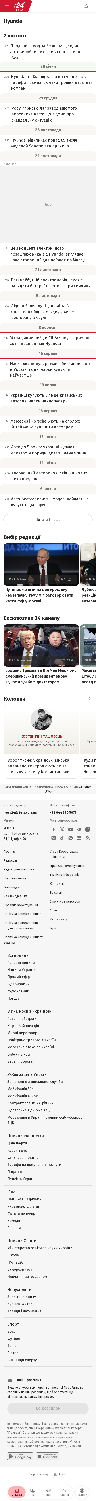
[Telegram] (79, 829)
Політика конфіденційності (23, 914)
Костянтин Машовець (41, 736)
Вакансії (56, 893)
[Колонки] (89, 698)
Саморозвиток (19, 1269)
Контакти (57, 884)
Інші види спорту (22, 1360)
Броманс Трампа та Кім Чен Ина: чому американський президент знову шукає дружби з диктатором (41, 676)
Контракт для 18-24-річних (30, 1103)
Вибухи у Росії (19, 1054)
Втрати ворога (20, 1061)
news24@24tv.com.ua (20, 812)
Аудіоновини (18, 991)
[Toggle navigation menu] (7, 6)
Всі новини (18, 955)
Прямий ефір (18, 977)
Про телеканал (15, 878)
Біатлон (14, 1353)
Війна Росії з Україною (29, 1011)
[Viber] (53, 838)
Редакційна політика (19, 869)
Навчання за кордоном (27, 1276)
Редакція (10, 860)
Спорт (13, 1324)
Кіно (11, 1192)
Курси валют (18, 1150)
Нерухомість (19, 1289)
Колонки (14, 699)
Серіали (14, 1228)
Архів (54, 910)
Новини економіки (25, 1135)
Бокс (11, 1331)
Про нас (9, 852)
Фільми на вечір (21, 1213)
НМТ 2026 (15, 1262)
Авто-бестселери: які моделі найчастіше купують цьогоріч (50, 502)
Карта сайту (58, 919)
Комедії (13, 1221)
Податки (14, 1172)
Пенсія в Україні (21, 1179)
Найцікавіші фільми (24, 1199)
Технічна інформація (64, 875)
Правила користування (21, 905)
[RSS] (87, 838)
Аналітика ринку (21, 1297)
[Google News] (79, 838)
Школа (13, 1255)
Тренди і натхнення (24, 1311)
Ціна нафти (17, 1143)
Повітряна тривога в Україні (32, 1040)
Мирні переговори (23, 1033)
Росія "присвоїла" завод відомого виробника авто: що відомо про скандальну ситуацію (44, 114)
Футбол (13, 1338)
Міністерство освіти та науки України (39, 1248)
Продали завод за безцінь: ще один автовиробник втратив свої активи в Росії (47, 51)
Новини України (21, 970)
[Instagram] (87, 829)
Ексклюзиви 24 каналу (32, 618)
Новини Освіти (21, 1240)
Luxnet (63, 1474)
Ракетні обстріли (21, 1018)
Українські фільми (23, 1206)
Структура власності (65, 901)
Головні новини (21, 963)
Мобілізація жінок (22, 1096)
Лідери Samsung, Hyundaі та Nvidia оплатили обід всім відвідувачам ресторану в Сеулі (44, 311)
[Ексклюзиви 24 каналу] (89, 618)
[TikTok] (62, 838)
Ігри (53, 928)
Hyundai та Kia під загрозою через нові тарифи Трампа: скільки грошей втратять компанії (51, 82)
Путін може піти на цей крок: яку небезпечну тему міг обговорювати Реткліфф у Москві (39, 595)
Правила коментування (67, 866)
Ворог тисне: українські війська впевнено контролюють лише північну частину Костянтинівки (38, 766)
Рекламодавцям (15, 896)
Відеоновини (18, 984)
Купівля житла (19, 1304)
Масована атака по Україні (30, 1047)
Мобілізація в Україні (27, 1074)
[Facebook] (53, 829)
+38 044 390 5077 (63, 812)
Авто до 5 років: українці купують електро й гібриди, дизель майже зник (48, 450)
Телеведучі (12, 887)
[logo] (20, 6)
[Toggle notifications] (86, 6)
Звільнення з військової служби (35, 1082)
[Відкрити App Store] (47, 1456)
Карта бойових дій (23, 1026)
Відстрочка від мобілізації (29, 1110)
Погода (13, 998)
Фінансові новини (23, 1157)
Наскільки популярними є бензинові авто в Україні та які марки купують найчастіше (51, 369)
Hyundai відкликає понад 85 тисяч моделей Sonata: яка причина (44, 143)
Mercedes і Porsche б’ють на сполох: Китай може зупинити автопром (45, 424)
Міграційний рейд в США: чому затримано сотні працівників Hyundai (50, 340)
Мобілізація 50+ (20, 1089)
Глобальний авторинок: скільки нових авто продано (49, 476)
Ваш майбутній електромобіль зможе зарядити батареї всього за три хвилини (51, 283)
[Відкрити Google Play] (20, 1456)
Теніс (11, 1346)
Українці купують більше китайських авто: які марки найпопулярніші (46, 398)
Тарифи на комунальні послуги (34, 1165)
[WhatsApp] (70, 838)
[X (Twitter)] (62, 829)
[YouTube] (70, 829)
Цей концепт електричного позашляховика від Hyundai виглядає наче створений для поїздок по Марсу (47, 254)
